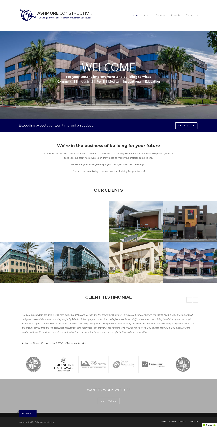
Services (160, 15)
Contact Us (192, 15)
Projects (175, 15)
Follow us (26, 413)
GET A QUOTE (186, 125)
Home (134, 15)
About (146, 15)
